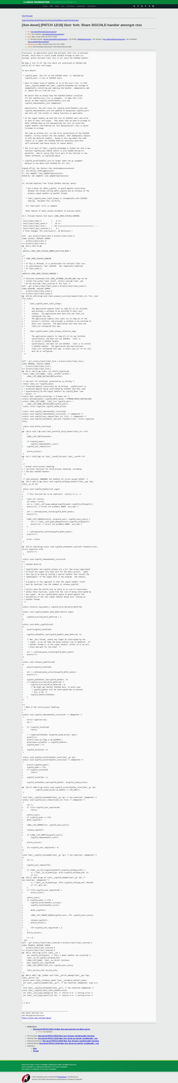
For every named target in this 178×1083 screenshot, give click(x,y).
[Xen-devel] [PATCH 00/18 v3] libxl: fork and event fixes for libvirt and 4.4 (61, 1029)
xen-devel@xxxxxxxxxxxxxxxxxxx (43, 32)
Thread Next (53, 20)
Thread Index (73, 20)
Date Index (63, 20)
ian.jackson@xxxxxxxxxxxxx (53, 34)
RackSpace (62, 1077)
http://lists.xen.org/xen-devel (36, 1018)
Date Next (34, 20)
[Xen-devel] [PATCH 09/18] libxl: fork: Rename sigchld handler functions (66, 1036)
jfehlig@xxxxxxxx (84, 39)
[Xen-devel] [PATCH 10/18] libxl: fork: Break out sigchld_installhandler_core (68, 1038)
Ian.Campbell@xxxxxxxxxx (38, 42)
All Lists (29, 16)
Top (23, 16)
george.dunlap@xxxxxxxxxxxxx (55, 39)
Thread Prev (43, 20)
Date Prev (26, 20)
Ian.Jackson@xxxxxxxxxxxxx (114, 39)
